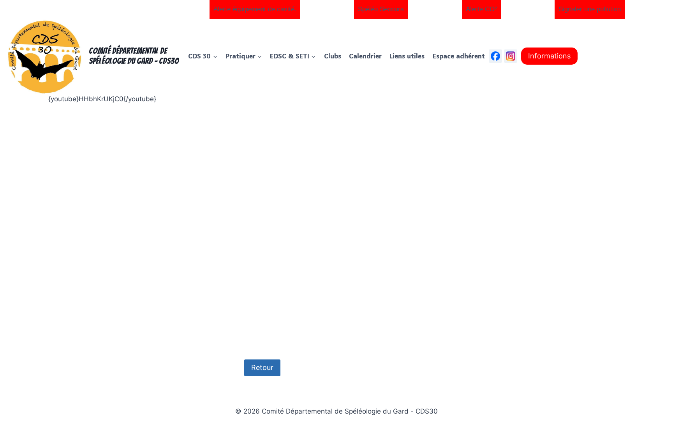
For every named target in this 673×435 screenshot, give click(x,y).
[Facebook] (495, 56)
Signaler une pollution (589, 9)
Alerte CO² (481, 9)
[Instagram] (510, 56)
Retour (262, 367)
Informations (549, 56)
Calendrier (365, 55)
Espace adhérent (459, 55)
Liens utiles (407, 55)
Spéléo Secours (381, 9)
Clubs (332, 55)
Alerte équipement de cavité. (254, 9)
